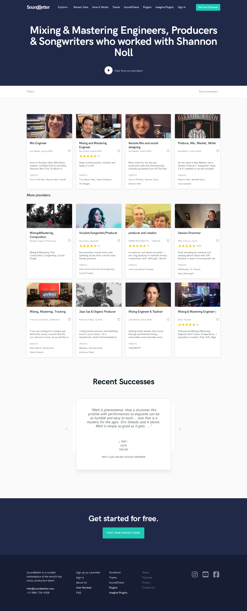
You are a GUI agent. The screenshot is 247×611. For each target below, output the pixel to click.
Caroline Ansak (95, 348)
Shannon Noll (52, 179)
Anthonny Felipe (86, 352)
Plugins (147, 7)
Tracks (116, 7)
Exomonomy (48, 348)
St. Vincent (195, 269)
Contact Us (148, 587)
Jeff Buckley (183, 269)
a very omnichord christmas (141, 269)
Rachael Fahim (198, 179)
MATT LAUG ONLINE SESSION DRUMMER (123, 457)
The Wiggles (84, 184)
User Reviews (84, 587)
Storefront (115, 572)
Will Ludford (35, 348)
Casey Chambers (104, 179)
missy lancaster (184, 184)
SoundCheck (131, 7)
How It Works (100, 7)
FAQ (78, 592)
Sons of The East (37, 179)
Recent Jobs (81, 7)
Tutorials (147, 577)
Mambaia (83, 348)
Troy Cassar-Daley (87, 179)
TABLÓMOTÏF (135, 348)
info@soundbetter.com (40, 588)
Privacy (146, 582)
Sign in (182, 7)
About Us (81, 582)
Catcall (63, 179)
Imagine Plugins (164, 7)
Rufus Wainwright (186, 273)
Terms (145, 572)
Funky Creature (37, 352)
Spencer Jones (151, 179)
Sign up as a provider (88, 572)
